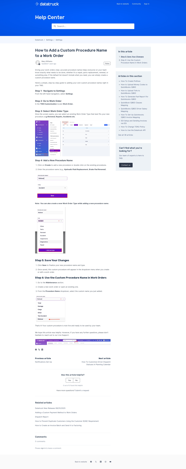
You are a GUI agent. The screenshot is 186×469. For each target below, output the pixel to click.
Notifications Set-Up (43, 362)
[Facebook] (36, 350)
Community (136, 4)
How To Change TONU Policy (133, 127)
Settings (49, 40)
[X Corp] (39, 350)
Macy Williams (47, 61)
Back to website (123, 4)
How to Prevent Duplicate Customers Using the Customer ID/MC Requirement (67, 421)
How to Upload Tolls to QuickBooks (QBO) (130, 91)
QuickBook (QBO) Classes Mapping (131, 104)
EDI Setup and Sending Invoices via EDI (134, 122)
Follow (107, 63)
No (76, 380)
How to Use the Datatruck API (133, 130)
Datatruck (39, 40)
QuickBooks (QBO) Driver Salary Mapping (134, 110)
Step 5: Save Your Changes (132, 57)
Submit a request (82, 390)
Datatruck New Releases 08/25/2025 (50, 408)
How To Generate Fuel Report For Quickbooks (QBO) (134, 98)
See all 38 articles (125, 135)
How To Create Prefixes (130, 81)
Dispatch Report (41, 417)
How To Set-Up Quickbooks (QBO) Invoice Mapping (132, 116)
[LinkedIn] (42, 350)
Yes (69, 380)
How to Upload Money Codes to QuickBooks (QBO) (134, 85)
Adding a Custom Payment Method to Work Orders (56, 412)
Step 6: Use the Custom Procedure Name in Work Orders (134, 61)
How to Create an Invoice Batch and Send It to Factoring (58, 425)
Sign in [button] (146, 4)
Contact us (125, 165)
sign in (43, 448)
